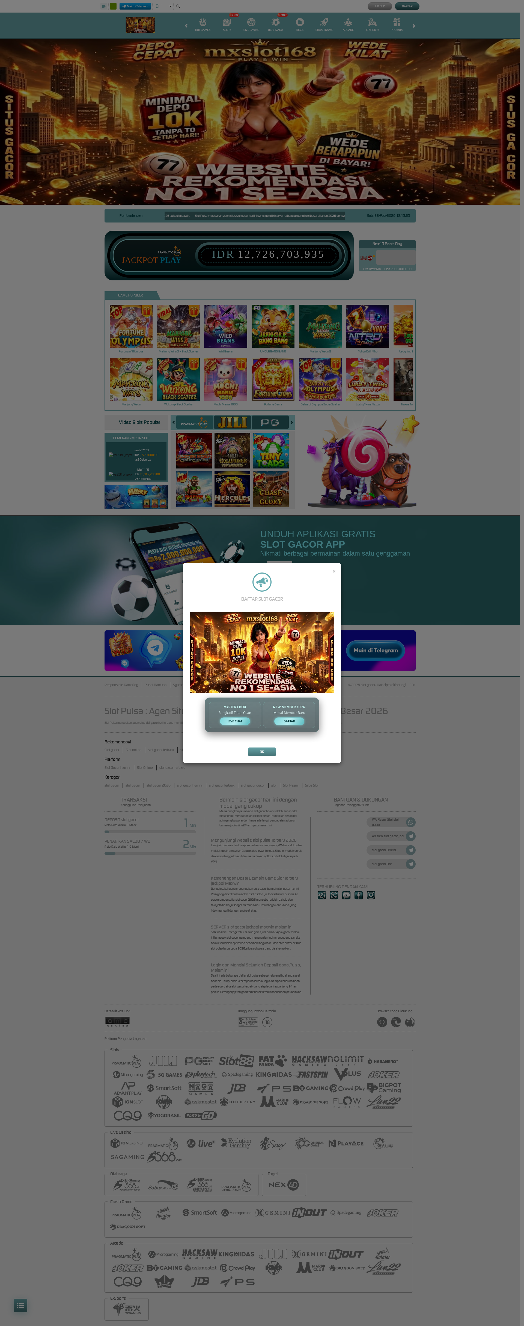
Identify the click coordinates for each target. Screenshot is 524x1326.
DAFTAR (289, 721)
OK (262, 751)
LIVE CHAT (235, 721)
